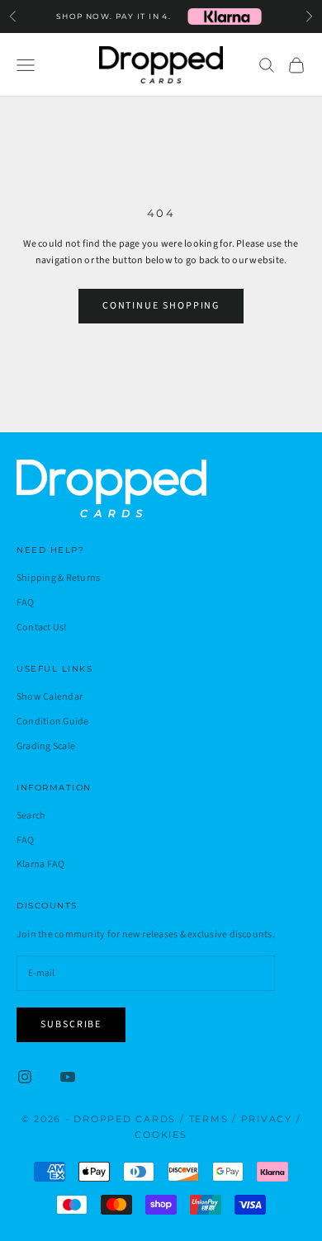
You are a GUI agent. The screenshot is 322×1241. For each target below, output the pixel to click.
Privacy (266, 1119)
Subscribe (71, 1024)
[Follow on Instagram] (25, 1077)
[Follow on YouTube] (67, 1077)
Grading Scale (46, 746)
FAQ (26, 603)
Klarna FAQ (40, 864)
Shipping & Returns (58, 578)
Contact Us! (42, 627)
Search (31, 816)
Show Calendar (50, 697)
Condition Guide (53, 722)
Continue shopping (161, 306)
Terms (209, 1119)
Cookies (161, 1134)
